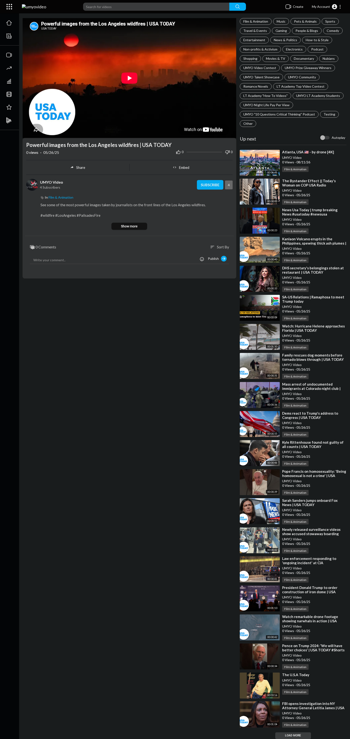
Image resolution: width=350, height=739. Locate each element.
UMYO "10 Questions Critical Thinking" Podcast (279, 114)
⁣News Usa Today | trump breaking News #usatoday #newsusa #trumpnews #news (310, 214)
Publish (214, 258)
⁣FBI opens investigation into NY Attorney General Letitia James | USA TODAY (313, 707)
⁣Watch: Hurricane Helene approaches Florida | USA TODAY (313, 328)
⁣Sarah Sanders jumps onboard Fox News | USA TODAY (310, 502)
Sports (330, 21)
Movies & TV (275, 58)
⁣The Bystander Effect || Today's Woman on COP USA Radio (309, 183)
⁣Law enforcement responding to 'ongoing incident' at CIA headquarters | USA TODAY (309, 562)
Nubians (329, 58)
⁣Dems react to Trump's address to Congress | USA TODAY (310, 415)
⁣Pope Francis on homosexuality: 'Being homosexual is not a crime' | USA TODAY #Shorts (314, 475)
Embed (184, 167)
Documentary (304, 58)
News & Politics (285, 40)
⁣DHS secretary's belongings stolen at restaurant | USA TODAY (313, 270)
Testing (329, 114)
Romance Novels (255, 86)
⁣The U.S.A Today (295, 675)
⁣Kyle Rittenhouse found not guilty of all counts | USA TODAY (313, 444)
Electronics (294, 49)
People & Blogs (306, 31)
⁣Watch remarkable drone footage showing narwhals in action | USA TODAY (310, 620)
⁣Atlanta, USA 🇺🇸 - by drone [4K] (308, 152)
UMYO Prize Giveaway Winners (308, 68)
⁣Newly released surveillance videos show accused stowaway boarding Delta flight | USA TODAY (311, 533)
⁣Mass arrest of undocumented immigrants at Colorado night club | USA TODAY (311, 388)
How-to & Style (317, 40)
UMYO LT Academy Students (318, 96)
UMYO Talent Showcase (261, 77)
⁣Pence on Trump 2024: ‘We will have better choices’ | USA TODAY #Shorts (313, 647)
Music (281, 21)
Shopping (250, 58)
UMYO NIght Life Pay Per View (266, 105)
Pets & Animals (305, 21)
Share (80, 167)
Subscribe (210, 185)
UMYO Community (302, 77)
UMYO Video (292, 158)
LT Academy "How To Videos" (265, 96)
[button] (326, 6)
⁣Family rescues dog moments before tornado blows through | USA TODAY (313, 357)
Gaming (281, 31)
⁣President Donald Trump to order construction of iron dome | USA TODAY (309, 591)
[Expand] (9, 6)
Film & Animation (255, 21)
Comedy (333, 31)
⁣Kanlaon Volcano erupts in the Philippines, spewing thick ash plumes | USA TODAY (314, 243)
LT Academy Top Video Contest (301, 86)
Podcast (317, 49)
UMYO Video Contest (259, 68)
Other (248, 123)
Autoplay (338, 138)
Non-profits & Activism (260, 49)
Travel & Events (255, 31)
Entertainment (254, 40)
